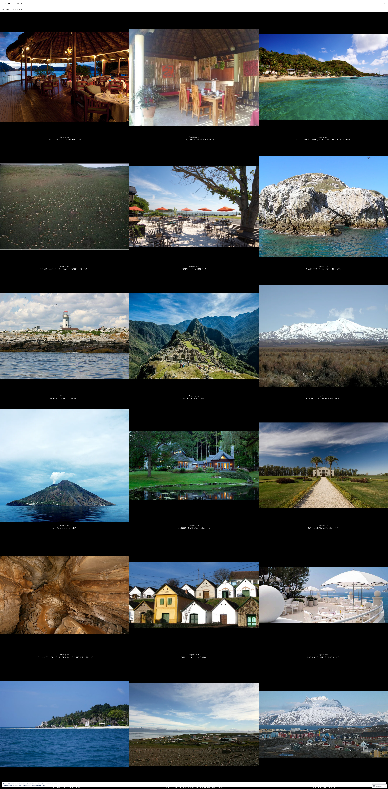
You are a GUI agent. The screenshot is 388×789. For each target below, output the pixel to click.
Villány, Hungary (193, 657)
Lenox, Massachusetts (194, 528)
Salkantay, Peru (194, 398)
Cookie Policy (41, 785)
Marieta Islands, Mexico (323, 269)
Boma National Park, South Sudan (65, 269)
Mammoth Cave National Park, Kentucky (64, 657)
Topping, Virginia (194, 269)
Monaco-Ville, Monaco (323, 657)
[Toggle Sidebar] (384, 3)
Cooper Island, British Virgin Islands (323, 139)
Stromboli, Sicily (65, 528)
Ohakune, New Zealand (323, 398)
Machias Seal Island (64, 398)
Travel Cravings (14, 3)
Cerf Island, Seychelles (64, 139)
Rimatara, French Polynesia (194, 139)
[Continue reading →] (64, 77)
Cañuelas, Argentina (323, 528)
